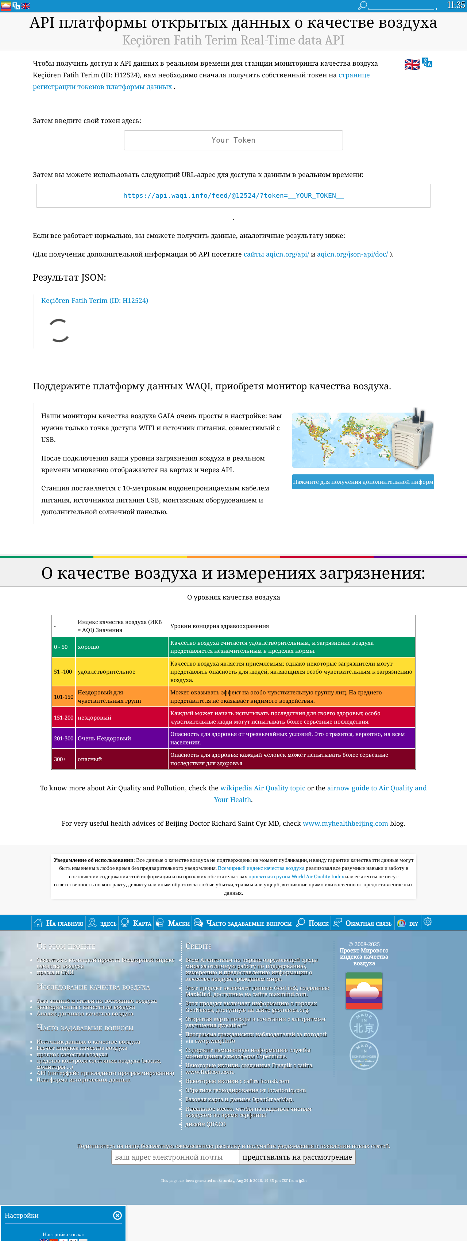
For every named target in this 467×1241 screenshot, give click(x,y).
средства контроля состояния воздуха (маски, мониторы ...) (98, 1063)
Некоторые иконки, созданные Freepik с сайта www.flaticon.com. (248, 1068)
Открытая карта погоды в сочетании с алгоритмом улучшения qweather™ (255, 1022)
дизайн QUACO (205, 1124)
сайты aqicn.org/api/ (276, 254)
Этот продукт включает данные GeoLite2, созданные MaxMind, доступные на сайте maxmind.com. (257, 991)
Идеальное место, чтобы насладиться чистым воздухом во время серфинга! (248, 1111)
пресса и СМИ (55, 972)
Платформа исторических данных (83, 1079)
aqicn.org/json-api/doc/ (352, 254)
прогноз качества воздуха (72, 1054)
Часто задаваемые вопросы (85, 1027)
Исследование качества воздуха (93, 986)
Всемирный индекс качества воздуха (262, 868)
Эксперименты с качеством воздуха (85, 1006)
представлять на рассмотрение (297, 1156)
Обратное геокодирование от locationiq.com (245, 1090)
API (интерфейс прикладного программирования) (105, 1072)
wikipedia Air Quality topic (262, 787)
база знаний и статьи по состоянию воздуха (96, 1000)
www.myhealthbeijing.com (345, 823)
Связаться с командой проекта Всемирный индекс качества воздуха (105, 963)
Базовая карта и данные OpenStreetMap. (239, 1099)
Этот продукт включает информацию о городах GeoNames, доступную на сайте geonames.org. (251, 1006)
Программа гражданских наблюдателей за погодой (256, 1034)
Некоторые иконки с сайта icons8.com (237, 1080)
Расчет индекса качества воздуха (81, 1047)
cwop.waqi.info (215, 1040)
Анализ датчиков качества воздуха (84, 1013)
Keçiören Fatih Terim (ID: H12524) (94, 300)
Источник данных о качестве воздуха (88, 1041)
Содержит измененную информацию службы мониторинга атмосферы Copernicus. (247, 1053)
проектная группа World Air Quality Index (296, 876)
